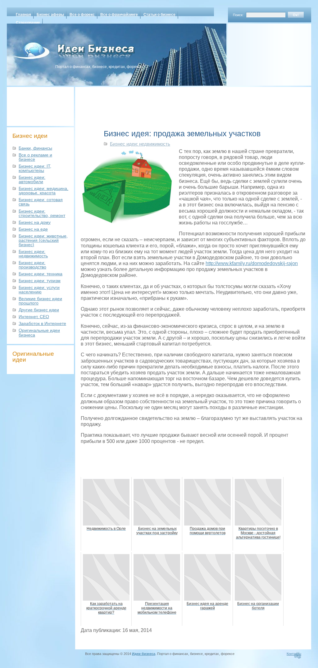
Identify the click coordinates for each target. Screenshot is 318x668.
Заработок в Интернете (42, 323)
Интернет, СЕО (34, 316)
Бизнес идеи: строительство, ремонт (42, 213)
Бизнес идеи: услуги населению (39, 289)
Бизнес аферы (50, 14)
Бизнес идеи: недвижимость (33, 253)
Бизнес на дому (35, 222)
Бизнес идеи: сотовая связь (41, 201)
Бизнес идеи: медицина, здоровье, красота (43, 190)
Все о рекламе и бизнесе (35, 157)
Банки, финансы (35, 148)
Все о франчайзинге (119, 14)
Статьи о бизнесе (159, 14)
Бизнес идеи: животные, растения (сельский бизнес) (43, 240)
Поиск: (238, 15)
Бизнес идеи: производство (32, 264)
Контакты (294, 654)
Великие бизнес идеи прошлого (40, 300)
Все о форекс (82, 14)
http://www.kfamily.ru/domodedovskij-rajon (252, 263)
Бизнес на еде (33, 229)
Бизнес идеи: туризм (40, 280)
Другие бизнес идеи (39, 309)
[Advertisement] (261, 52)
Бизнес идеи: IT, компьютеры (35, 168)
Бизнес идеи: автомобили (32, 179)
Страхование (28, 22)
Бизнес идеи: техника (40, 273)
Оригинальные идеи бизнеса (39, 332)
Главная (23, 14)
